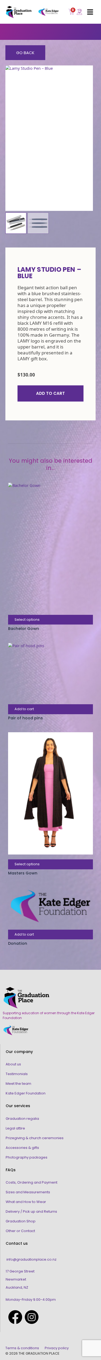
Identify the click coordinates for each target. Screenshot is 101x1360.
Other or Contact (20, 1230)
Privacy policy (57, 1348)
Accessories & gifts (22, 1147)
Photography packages (26, 1157)
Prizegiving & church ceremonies (35, 1138)
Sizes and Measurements (28, 1192)
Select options (27, 619)
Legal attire (15, 1128)
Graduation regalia (22, 1118)
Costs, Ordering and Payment (31, 1182)
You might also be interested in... (50, 464)
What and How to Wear (26, 1201)
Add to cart (50, 393)
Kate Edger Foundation (26, 1093)
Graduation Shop (21, 1221)
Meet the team (18, 1083)
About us (13, 1064)
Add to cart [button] (24, 709)
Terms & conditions (22, 1348)
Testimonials (17, 1073)
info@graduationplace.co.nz (31, 1259)
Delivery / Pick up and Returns (31, 1211)
